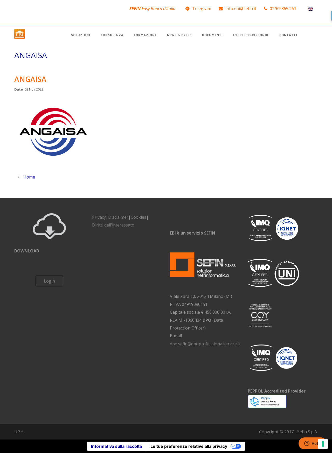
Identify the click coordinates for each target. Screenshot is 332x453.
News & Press (179, 35)
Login (49, 281)
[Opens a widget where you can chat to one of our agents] (312, 443)
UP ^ (18, 432)
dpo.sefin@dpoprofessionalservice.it (205, 344)
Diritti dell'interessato (113, 225)
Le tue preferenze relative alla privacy (188, 446)
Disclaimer (118, 217)
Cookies (138, 217)
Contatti (288, 35)
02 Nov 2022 (34, 89)
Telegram (201, 8)
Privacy (99, 217)
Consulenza (112, 35)
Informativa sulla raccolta (116, 446)
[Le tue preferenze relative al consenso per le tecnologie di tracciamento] (323, 444)
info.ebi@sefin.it (240, 8)
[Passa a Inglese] (311, 8)
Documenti (212, 35)
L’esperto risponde (251, 35)
